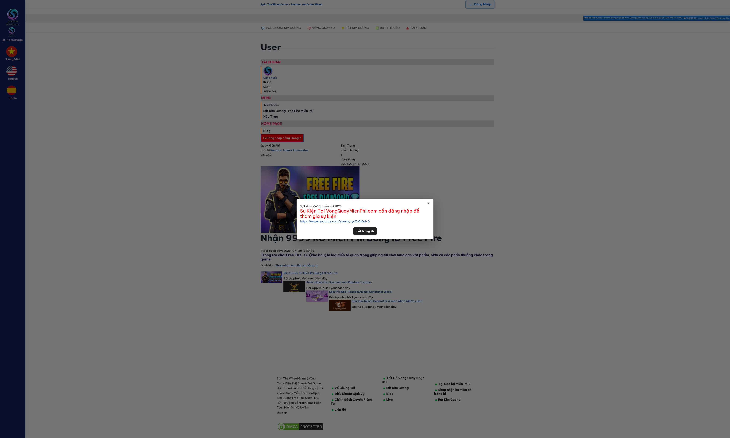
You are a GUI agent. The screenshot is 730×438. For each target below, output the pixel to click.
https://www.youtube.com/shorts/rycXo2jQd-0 (335, 221)
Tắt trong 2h (365, 231)
